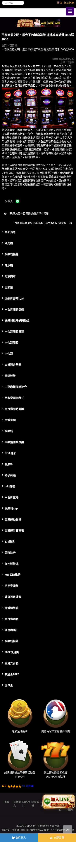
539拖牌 (10, 541)
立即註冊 (58, 837)
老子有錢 (10, 475)
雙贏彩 (9, 464)
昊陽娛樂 (10, 375)
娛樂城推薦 (11, 640)
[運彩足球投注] (20, 712)
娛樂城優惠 (11, 254)
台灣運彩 (30, 145)
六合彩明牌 (11, 618)
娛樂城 (9, 430)
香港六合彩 (11, 663)
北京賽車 (10, 276)
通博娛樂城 (11, 607)
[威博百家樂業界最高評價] (55, 712)
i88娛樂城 (11, 629)
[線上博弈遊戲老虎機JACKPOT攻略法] (55, 754)
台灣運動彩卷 (13, 519)
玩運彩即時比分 (14, 298)
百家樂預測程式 (14, 397)
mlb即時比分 (12, 574)
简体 (59, 2)
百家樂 (13, 45)
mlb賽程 (10, 486)
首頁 (4, 45)
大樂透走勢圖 (13, 364)
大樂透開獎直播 (14, 441)
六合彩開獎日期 (14, 331)
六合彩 (9, 353)
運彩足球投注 (19, 731)
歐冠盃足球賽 (13, 596)
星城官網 (10, 419)
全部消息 (10, 231)
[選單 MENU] (70, 11)
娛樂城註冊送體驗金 (17, 320)
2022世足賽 (12, 652)
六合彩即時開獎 (14, 408)
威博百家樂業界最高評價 (55, 731)
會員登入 (20, 837)
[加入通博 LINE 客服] (59, 800)
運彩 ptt (47, 168)
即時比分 (10, 552)
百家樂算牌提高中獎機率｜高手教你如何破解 (40, 222)
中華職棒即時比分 (16, 386)
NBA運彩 (10, 453)
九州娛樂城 (11, 563)
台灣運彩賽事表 (14, 530)
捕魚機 (9, 265)
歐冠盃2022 (12, 674)
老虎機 (9, 242)
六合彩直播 (11, 497)
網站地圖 (69, 2)
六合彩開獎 (11, 342)
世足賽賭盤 (11, 585)
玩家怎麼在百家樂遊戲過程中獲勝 (29, 213)
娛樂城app (11, 508)
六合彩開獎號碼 (14, 309)
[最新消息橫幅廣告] (38, 23)
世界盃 (9, 685)
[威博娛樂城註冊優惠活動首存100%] (20, 754)
